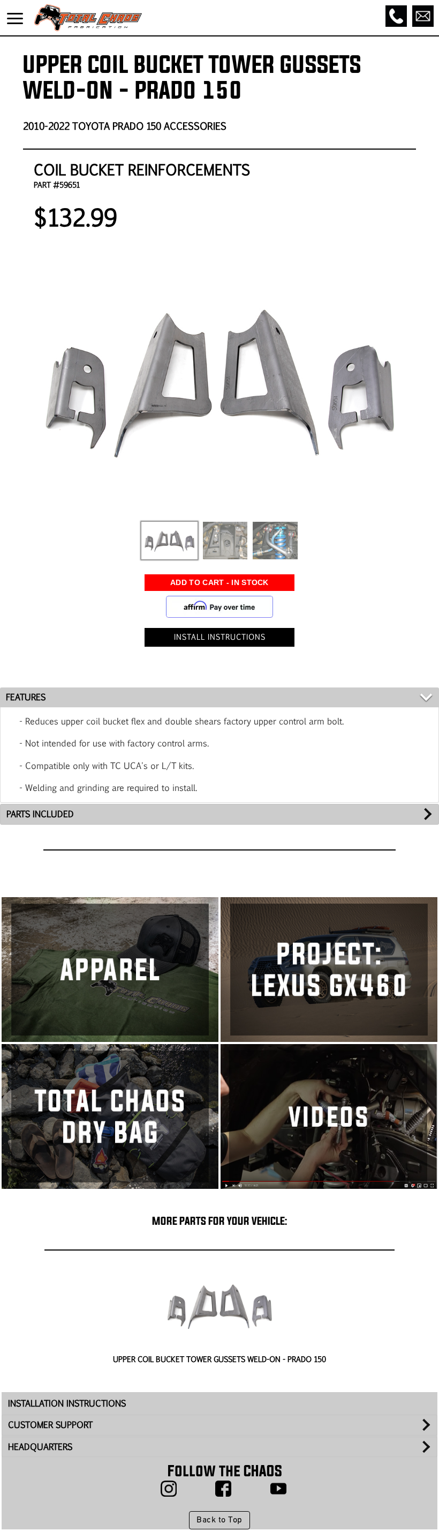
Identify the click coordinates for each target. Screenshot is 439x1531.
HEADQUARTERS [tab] (40, 1446)
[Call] (396, 16)
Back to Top (219, 1520)
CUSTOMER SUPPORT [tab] (50, 1424)
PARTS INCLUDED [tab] (40, 813)
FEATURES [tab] (26, 696)
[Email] (423, 16)
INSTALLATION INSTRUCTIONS (67, 1403)
